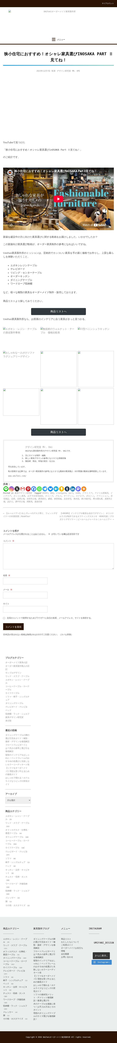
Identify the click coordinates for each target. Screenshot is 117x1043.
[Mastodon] (78, 488)
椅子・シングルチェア (15, 862)
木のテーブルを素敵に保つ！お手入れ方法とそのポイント (44, 1007)
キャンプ (49, 496)
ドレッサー (10, 898)
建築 (50, 499)
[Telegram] (44, 488)
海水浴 (76, 499)
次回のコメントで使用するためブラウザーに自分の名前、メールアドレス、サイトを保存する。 (50, 618)
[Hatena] (56, 488)
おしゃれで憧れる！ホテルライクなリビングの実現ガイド (17, 781)
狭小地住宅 (85, 499)
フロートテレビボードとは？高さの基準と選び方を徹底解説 (17, 748)
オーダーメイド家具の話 (16, 662)
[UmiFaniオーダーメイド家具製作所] (58, 22)
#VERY (45, 493)
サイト (6, 604)
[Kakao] (61, 488)
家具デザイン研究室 (23, 493)
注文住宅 (67, 499)
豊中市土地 (19, 502)
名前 (6, 575)
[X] (17, 488)
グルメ (58, 496)
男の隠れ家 (97, 499)
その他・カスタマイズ (15, 905)
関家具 (29, 502)
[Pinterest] (28, 488)
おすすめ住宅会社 (35, 496)
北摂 (13, 499)
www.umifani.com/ (17, 476)
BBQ (52, 493)
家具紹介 (42, 499)
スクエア (80, 496)
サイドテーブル (12, 693)
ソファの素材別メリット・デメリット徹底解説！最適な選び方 (43, 997)
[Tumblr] (67, 488)
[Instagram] (11, 488)
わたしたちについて (70, 942)
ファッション (102, 496)
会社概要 (65, 954)
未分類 (8, 721)
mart (71, 493)
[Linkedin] (72, 488)
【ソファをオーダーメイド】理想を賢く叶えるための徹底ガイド (17, 771)
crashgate (61, 493)
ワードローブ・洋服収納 (16, 884)
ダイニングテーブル (14, 703)
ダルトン (90, 496)
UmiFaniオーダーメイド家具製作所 (56, 1037)
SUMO (77, 493)
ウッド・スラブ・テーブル (17, 676)
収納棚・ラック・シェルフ (17, 714)
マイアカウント (108, 3)
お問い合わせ (67, 957)
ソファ (8, 858)
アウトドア (87, 493)
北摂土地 (20, 499)
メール (7, 589)
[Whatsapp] (39, 488)
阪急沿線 (38, 502)
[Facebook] (33, 488)
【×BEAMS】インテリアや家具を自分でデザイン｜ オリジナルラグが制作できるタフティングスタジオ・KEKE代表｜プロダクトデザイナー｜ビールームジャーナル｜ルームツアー (86, 516)
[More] (83, 488)
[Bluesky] (50, 488)
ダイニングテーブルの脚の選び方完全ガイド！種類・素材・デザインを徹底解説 (17, 738)
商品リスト (66, 939)
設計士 (10, 502)
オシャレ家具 (19, 496)
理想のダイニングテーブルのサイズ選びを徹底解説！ (44, 1016)
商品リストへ (58, 311)
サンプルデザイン (13, 673)
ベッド (8, 710)
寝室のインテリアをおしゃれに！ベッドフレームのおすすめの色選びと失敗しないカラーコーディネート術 (44, 966)
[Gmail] (22, 488)
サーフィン (68, 496)
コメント (8, 541)
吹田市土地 (31, 499)
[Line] (5, 488)
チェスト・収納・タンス (16, 877)
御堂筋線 (57, 499)
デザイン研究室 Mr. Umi (68, 71)
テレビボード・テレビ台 (16, 707)
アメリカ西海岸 (101, 493)
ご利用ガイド (67, 945)
